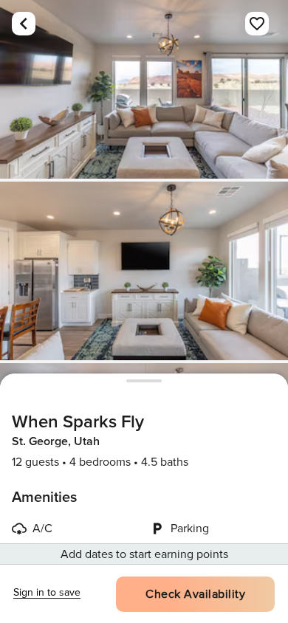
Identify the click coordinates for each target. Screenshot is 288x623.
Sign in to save (46, 592)
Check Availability (195, 594)
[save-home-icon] (257, 23)
